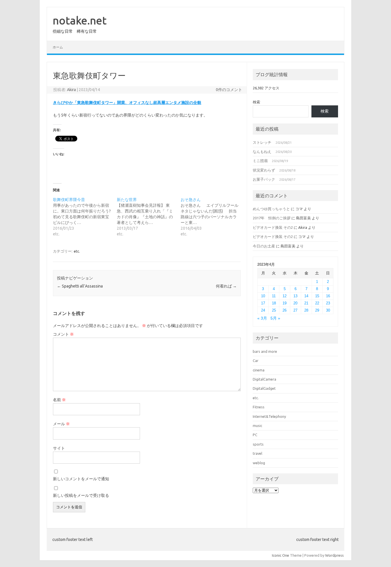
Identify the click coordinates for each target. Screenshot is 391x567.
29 (317, 310)
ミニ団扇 (260, 161)
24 (263, 310)
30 (328, 310)
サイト (59, 448)
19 (285, 303)
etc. (77, 251)
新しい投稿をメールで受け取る (81, 495)
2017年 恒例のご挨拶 (272, 218)
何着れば (226, 286)
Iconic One (280, 555)
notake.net (79, 20)
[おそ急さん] (212, 217)
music (257, 426)
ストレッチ (262, 142)
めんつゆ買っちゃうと (271, 209)
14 (306, 296)
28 (306, 310)
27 (295, 310)
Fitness (258, 407)
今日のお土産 (264, 246)
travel (257, 453)
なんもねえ (262, 151)
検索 (256, 102)
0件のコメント (229, 89)
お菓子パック (264, 179)
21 (306, 303)
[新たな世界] (149, 217)
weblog (259, 463)
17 (263, 303)
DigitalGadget (264, 388)
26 (285, 310)
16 (328, 296)
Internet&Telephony (269, 416)
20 (295, 303)
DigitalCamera (264, 379)
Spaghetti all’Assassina (80, 286)
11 (274, 296)
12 (285, 296)
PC (255, 435)
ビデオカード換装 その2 (273, 227)
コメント (63, 334)
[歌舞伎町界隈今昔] (85, 217)
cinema (258, 370)
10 (263, 296)
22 (317, 303)
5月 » (275, 318)
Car (255, 361)
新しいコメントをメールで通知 (81, 479)
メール (61, 424)
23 (328, 303)
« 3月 (262, 318)
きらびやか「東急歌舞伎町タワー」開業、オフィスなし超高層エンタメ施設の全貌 (127, 102)
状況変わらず (264, 170)
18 (274, 303)
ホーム (58, 47)
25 (274, 310)
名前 (59, 399)
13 (295, 296)
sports (258, 444)
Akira (71, 89)
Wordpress (334, 555)
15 (317, 296)
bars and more (265, 351)
